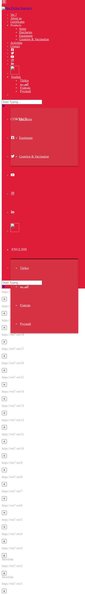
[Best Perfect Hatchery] (17, 8)
